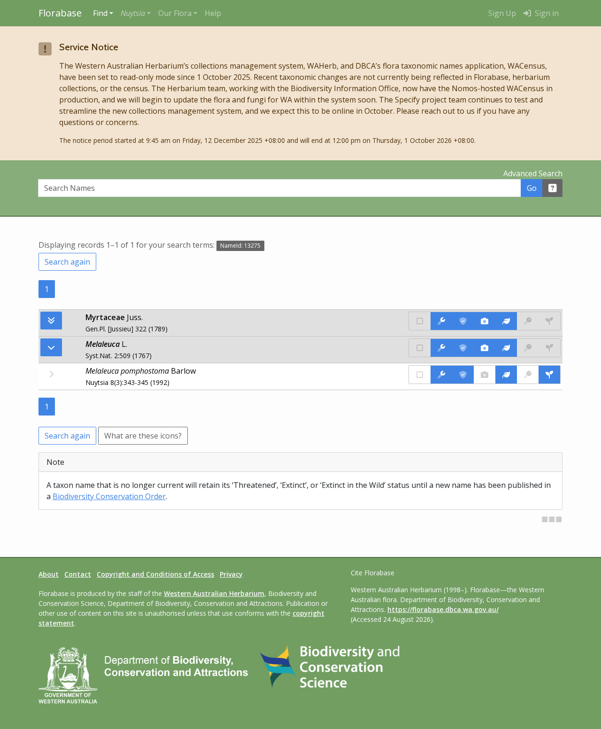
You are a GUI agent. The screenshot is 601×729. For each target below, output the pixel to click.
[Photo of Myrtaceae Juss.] (484, 321)
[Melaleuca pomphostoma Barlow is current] (463, 375)
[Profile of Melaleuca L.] (506, 348)
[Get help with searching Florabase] (552, 188)
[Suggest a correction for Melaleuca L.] (441, 348)
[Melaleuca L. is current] (463, 348)
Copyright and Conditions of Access (155, 574)
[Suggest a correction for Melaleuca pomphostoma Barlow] (441, 375)
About (49, 574)
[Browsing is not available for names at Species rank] (51, 374)
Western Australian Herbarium (214, 593)
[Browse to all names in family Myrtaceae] (51, 347)
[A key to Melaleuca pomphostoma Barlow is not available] (528, 375)
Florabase (60, 13)
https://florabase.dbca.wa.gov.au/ (443, 609)
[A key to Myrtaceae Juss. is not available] (528, 321)
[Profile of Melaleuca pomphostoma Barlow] (506, 375)
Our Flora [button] (175, 13)
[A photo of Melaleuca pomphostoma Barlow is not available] (484, 375)
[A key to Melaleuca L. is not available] (528, 348)
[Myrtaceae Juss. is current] (463, 321)
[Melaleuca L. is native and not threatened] (420, 348)
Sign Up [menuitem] (502, 13)
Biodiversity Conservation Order (109, 496)
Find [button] (100, 13)
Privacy (231, 574)
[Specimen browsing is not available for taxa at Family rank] (549, 321)
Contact (77, 574)
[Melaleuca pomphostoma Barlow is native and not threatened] (420, 375)
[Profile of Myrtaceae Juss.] (506, 321)
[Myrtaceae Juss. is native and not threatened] (420, 321)
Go (532, 188)
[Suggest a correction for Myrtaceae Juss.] (441, 321)
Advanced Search (532, 173)
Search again (67, 262)
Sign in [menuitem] (546, 13)
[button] (135, 13)
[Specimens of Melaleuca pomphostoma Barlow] (549, 375)
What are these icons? (143, 436)
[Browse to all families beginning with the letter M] (51, 320)
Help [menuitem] (213, 13)
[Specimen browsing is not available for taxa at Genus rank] (549, 348)
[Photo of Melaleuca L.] (484, 348)
